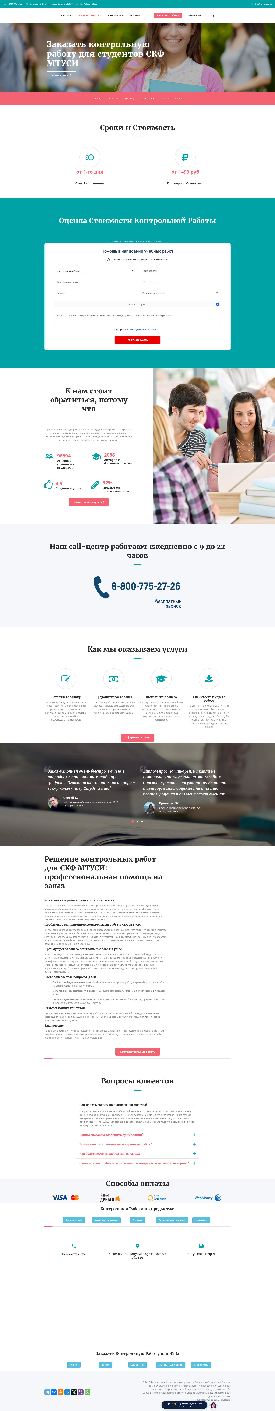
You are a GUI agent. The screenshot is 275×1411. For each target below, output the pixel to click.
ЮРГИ (105, 1364)
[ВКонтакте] (54, 1392)
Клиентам (114, 15)
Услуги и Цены (89, 15)
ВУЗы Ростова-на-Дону (121, 98)
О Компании (138, 15)
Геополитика (74, 1220)
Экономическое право (172, 1220)
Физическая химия (106, 1220)
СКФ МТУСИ (147, 98)
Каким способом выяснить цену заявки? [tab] (111, 1135)
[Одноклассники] (60, 1392)
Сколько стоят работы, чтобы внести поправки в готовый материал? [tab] (134, 1163)
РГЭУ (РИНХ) (201, 1364)
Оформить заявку (137, 737)
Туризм (137, 1220)
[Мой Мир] (67, 1392)
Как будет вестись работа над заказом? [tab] (109, 1153)
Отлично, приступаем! (89, 502)
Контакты (195, 15)
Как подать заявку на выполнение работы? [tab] (113, 1105)
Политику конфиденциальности (142, 329)
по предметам (160, 1208)
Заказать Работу (168, 15)
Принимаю (137, 329)
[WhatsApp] (87, 1392)
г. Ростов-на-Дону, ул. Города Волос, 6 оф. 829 (51, 4)
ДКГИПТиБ (137, 1364)
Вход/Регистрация (263, 4)
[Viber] (81, 1392)
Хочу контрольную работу (137, 1051)
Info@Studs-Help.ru (88, 4)
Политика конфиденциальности (213, 1399)
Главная (66, 15)
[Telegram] (47, 1392)
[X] (74, 1392)
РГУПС (74, 1364)
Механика (201, 1220)
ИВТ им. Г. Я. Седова (170, 1364)
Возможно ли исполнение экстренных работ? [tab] (115, 1144)
